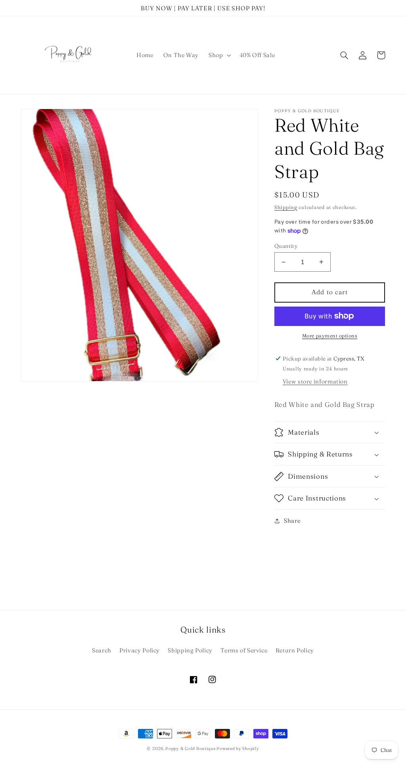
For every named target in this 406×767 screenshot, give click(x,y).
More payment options (330, 336)
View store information (315, 381)
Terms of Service (243, 650)
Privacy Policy (139, 650)
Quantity (285, 246)
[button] (219, 55)
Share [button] (292, 520)
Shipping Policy (190, 650)
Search (101, 650)
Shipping (285, 207)
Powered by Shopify (237, 748)
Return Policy (295, 650)
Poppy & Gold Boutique (190, 748)
